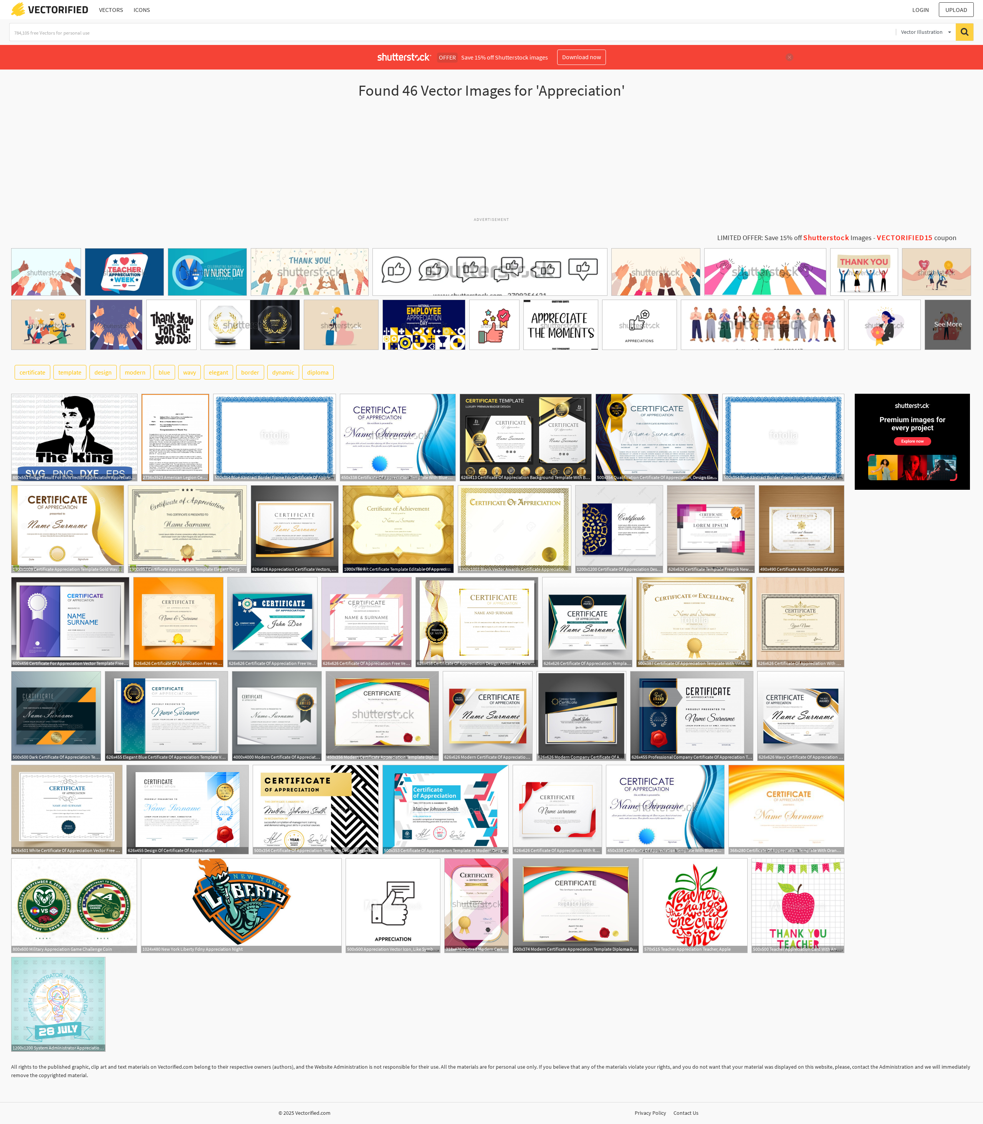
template (69, 372)
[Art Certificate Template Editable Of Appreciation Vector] (398, 529)
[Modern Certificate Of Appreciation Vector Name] (276, 716)
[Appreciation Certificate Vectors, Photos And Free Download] (294, 529)
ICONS (142, 9)
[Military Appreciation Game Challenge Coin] (74, 906)
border (250, 372)
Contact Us (686, 1112)
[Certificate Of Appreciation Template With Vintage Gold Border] (694, 622)
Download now (581, 57)
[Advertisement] (491, 161)
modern (135, 372)
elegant (218, 372)
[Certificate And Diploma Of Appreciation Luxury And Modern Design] (801, 529)
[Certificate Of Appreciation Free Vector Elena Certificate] (366, 622)
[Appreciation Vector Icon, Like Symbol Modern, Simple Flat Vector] (393, 906)
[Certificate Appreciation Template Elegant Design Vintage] (187, 529)
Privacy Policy (650, 1112)
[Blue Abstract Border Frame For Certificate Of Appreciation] (274, 437)
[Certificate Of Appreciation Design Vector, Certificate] (619, 529)
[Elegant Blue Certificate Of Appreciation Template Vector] (166, 716)
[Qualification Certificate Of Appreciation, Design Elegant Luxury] (657, 437)
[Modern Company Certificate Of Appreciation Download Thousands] (581, 716)
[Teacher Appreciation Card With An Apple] (798, 906)
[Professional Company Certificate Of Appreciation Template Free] (692, 716)
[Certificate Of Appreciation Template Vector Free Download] (587, 622)
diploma (318, 372)
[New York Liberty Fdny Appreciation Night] (241, 906)
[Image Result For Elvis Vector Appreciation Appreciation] (74, 437)
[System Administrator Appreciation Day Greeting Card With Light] (58, 1004)
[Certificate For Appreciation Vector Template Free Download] (70, 622)
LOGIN (920, 9)
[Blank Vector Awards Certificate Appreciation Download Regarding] (514, 529)
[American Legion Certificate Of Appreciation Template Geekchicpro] (175, 437)
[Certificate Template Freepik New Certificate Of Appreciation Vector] (711, 529)
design (103, 372)
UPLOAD (956, 9)
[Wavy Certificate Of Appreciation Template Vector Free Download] (801, 716)
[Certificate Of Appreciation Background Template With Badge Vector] (525, 437)
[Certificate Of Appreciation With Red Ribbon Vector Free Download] (557, 809)
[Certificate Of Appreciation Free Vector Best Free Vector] (178, 622)
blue (164, 372)
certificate (32, 372)
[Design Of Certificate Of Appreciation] (187, 809)
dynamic (283, 372)
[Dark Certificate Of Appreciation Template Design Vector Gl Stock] (56, 716)
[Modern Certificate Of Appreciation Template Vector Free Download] (487, 716)
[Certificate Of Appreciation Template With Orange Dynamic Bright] (786, 809)
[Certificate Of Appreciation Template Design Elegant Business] (315, 809)
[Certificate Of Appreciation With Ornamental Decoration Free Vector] (800, 622)
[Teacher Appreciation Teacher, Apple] (695, 906)
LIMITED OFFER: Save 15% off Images (794, 238)
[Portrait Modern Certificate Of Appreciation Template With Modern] (476, 906)
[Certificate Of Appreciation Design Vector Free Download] (477, 622)
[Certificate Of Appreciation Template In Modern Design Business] (445, 809)
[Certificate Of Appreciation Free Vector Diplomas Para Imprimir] (272, 622)
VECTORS (111, 9)
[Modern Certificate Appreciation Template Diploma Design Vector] (382, 716)
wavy (189, 372)
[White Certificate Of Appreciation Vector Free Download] (67, 809)
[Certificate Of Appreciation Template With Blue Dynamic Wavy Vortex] (397, 437)
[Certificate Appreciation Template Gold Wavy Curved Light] (68, 529)
